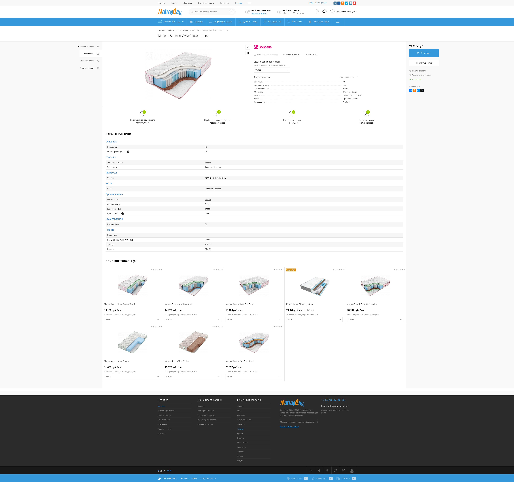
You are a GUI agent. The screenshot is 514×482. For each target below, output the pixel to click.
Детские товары (164, 415)
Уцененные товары (205, 424)
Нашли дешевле (419, 71)
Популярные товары (206, 411)
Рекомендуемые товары (207, 420)
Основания (162, 424)
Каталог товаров (172, 22)
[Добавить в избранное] (247, 47)
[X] (422, 90)
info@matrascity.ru (338, 406)
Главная (161, 3)
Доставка (187, 3)
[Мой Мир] (418, 90)
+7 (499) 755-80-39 (189, 478)
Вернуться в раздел (86, 47)
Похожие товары (87, 68)
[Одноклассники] (414, 90)
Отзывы (240, 438)
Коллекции (241, 447)
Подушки (161, 433)
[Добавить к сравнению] (247, 53)
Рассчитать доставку (421, 75)
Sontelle (346, 102)
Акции (174, 3)
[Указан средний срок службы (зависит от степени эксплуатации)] (122, 213)
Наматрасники (164, 420)
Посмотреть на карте (289, 426)
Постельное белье (165, 429)
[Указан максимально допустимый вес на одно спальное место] (128, 151)
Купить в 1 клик (425, 63)
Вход (311, 3)
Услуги (240, 461)
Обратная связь (169, 478)
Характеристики (87, 61)
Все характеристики (349, 77)
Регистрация (321, 3)
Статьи (240, 456)
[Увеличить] (178, 74)
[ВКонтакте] (410, 90)
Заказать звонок (259, 13)
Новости (240, 452)
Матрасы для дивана (166, 411)
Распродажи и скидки (206, 415)
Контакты (224, 3)
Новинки (201, 406)
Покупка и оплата (206, 3)
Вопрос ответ (242, 443)
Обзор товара (88, 54)
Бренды (240, 433)
